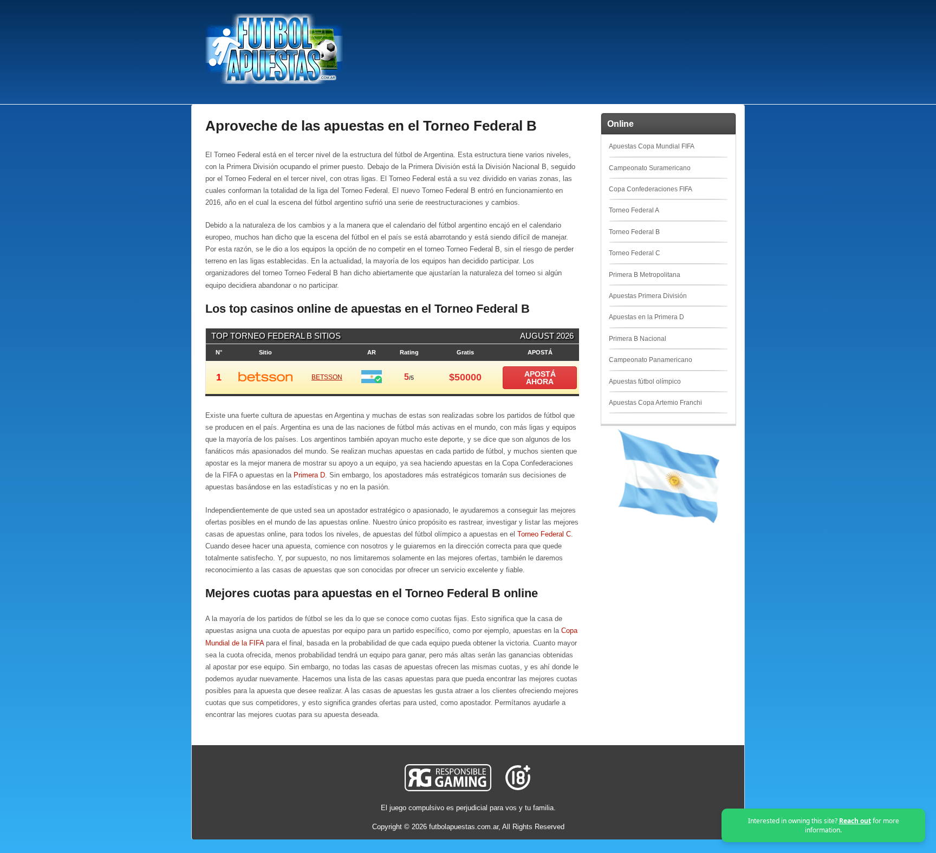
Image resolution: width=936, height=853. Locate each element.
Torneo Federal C (544, 534)
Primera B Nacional (637, 339)
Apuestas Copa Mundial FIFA (651, 146)
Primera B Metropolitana (644, 275)
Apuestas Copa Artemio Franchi (655, 402)
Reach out (855, 820)
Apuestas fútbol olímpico (645, 381)
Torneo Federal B (634, 232)
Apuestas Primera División (648, 296)
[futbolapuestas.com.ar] (274, 82)
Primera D (309, 475)
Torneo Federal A (634, 210)
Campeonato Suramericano (650, 168)
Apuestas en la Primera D (646, 317)
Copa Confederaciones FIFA (650, 189)
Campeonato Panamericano (650, 360)
